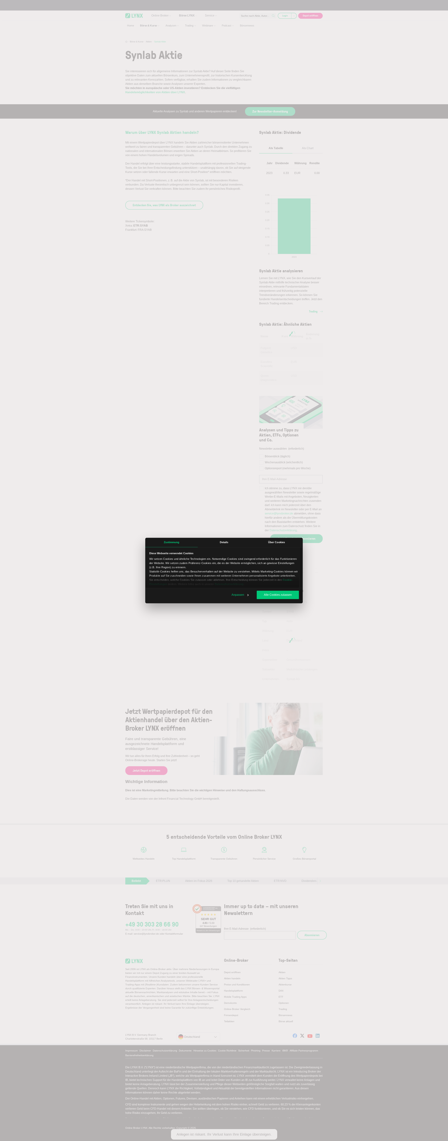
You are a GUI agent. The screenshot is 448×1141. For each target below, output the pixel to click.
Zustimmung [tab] (171, 542)
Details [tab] (224, 542)
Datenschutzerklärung (229, 584)
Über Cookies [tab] (276, 542)
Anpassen (238, 594)
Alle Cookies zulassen (278, 594)
